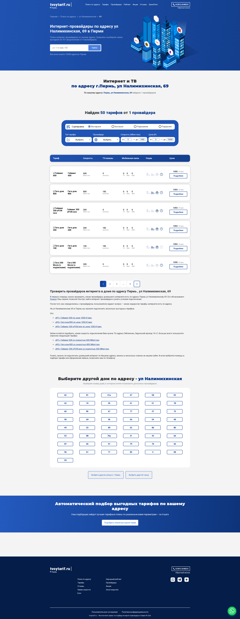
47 (131, 395)
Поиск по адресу (92, 4)
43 (153, 436)
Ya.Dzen (186, 579)
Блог (79, 593)
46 (175, 444)
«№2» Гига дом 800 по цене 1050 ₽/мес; (73, 322)
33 (87, 427)
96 (65, 452)
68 (175, 452)
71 (109, 452)
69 (87, 419)
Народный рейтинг (114, 579)
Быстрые (119, 126)
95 (109, 419)
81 (87, 395)
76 (153, 444)
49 (65, 427)
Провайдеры (116, 4)
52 (131, 427)
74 (87, 403)
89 (109, 427)
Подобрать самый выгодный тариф (120, 523)
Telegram (180, 579)
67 (109, 411)
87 (65, 444)
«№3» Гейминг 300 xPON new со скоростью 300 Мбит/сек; (82, 349)
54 (153, 419)
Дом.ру (53, 299)
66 (175, 436)
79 (131, 444)
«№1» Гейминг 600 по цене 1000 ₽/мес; (73, 318)
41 (131, 403)
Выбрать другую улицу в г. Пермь (105, 475)
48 (175, 419)
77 (131, 411)
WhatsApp (173, 579)
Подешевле (142, 126)
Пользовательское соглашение (105, 612)
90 (65, 419)
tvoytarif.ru (60, 4)
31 (131, 436)
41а (109, 395)
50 (65, 460)
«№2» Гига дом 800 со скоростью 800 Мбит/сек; (77, 344)
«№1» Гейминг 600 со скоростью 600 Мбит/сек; (77, 340)
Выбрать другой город (139, 475)
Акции (135, 4)
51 (153, 403)
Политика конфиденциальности (135, 612)
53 (65, 436)
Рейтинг (127, 4)
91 (109, 444)
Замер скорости (84, 590)
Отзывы (143, 4)
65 (87, 444)
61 (87, 452)
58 (153, 395)
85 (87, 411)
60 (65, 411)
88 (87, 436)
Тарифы (105, 4)
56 (131, 419)
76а (109, 436)
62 (65, 395)
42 (65, 403)
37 (153, 411)
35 (109, 403)
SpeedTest (153, 4)
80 (175, 427)
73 (175, 411)
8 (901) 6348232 (182, 5)
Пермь (54, 8)
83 (131, 452)
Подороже (167, 126)
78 (175, 403)
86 (153, 427)
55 (175, 395)
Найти (94, 48)
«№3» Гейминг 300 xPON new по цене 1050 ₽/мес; (78, 326)
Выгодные (96, 126)
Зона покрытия (112, 590)
